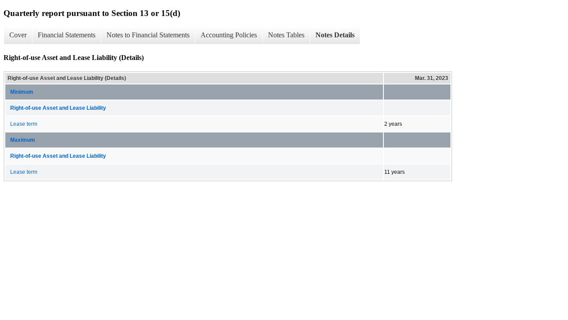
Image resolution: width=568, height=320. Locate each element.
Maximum (22, 140)
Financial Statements (66, 35)
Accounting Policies (229, 35)
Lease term (23, 124)
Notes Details (335, 35)
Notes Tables (286, 35)
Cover (18, 35)
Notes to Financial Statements (147, 35)
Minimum (21, 92)
